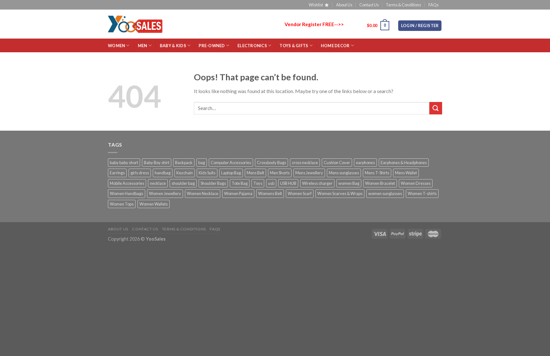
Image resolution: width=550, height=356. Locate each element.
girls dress (139, 172)
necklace (158, 183)
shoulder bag (183, 183)
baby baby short (124, 162)
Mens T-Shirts (377, 172)
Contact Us (369, 4)
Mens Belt (255, 172)
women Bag (348, 183)
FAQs (433, 4)
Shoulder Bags (213, 183)
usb (271, 183)
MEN (142, 45)
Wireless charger (317, 183)
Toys (257, 183)
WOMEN (116, 45)
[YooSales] (135, 24)
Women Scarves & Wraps (340, 193)
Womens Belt (270, 193)
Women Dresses (416, 183)
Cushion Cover (337, 162)
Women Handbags (126, 193)
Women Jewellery (165, 193)
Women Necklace (202, 193)
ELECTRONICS (252, 45)
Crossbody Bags (271, 162)
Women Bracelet (380, 183)
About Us (344, 4)
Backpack (184, 162)
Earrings (117, 172)
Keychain (184, 172)
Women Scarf (300, 193)
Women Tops (122, 204)
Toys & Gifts (293, 45)
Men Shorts (280, 172)
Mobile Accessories (127, 183)
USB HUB (288, 183)
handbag (163, 172)
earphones (365, 162)
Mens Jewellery (309, 172)
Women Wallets (153, 204)
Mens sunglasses (344, 172)
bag (201, 162)
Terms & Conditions (403, 4)
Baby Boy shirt (156, 162)
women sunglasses (385, 193)
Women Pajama (238, 193)
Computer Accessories (231, 162)
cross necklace (305, 162)
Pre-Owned (212, 45)
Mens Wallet (406, 172)
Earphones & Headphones (404, 162)
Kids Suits (207, 172)
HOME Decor (335, 45)
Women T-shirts (422, 193)
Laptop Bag (231, 172)
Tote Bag (240, 183)
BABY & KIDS (173, 45)
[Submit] (435, 108)
